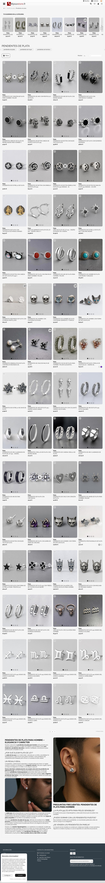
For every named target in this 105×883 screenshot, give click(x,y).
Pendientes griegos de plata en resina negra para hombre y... (13, 141)
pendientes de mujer (26, 49)
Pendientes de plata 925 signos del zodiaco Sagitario (14, 675)
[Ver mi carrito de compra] (102, 3)
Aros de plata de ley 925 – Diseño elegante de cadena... (64, 230)
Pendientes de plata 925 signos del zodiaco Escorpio (39, 675)
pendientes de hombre (43, 49)
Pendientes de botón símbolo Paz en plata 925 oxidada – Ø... (64, 186)
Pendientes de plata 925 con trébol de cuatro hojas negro (40, 586)
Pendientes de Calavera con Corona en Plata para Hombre (63, 586)
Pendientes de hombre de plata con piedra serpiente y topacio (63, 319)
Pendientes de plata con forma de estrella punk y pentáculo (14, 586)
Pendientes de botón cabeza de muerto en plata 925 (38, 141)
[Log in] (98, 4)
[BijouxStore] (16, 3)
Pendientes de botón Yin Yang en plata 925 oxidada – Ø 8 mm (90, 186)
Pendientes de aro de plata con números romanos (13, 630)
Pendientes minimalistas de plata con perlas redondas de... (13, 364)
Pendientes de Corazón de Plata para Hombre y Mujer (13, 97)
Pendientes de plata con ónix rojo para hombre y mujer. (39, 275)
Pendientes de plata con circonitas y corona (87, 97)
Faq (5, 853)
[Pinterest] (74, 853)
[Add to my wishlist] (94, 4)
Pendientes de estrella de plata (13, 185)
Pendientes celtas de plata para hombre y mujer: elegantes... (64, 364)
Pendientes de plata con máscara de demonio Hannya (90, 586)
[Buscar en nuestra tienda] (91, 4)
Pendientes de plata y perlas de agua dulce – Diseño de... (89, 364)
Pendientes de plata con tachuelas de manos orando (12, 230)
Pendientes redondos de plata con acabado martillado (14, 319)
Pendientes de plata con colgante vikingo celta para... (65, 408)
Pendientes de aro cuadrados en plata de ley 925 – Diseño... (13, 452)
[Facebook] (71, 853)
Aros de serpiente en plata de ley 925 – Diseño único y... (39, 230)
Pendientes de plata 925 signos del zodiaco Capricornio (90, 675)
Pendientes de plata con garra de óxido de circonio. (39, 541)
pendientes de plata (9, 49)
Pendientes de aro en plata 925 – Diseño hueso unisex (39, 408)
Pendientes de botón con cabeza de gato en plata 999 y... (13, 275)
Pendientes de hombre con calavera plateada (37, 319)
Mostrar (80, 55)
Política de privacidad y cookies (18, 879)
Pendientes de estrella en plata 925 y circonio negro (90, 230)
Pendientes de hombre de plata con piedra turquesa (89, 275)
